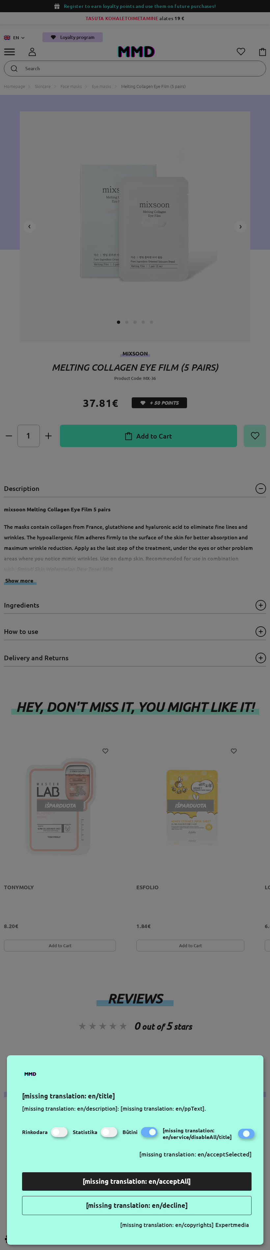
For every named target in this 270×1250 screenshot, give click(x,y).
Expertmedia (232, 1225)
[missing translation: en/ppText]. (163, 1108)
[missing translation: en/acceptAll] (137, 1181)
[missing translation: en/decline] (137, 1205)
